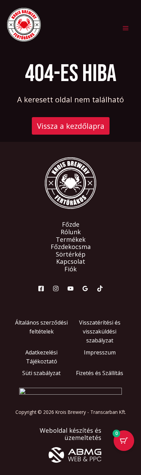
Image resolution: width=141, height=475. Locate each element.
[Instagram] (56, 288)
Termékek (71, 240)
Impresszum (100, 352)
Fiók (70, 269)
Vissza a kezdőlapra (70, 126)
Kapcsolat (70, 261)
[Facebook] (41, 288)
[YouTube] (70, 288)
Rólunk (71, 232)
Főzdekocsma (71, 247)
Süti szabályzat (41, 373)
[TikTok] (100, 288)
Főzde (70, 224)
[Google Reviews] (85, 288)
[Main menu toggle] (125, 28)
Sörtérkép (71, 254)
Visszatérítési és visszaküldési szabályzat (99, 331)
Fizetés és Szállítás (99, 373)
